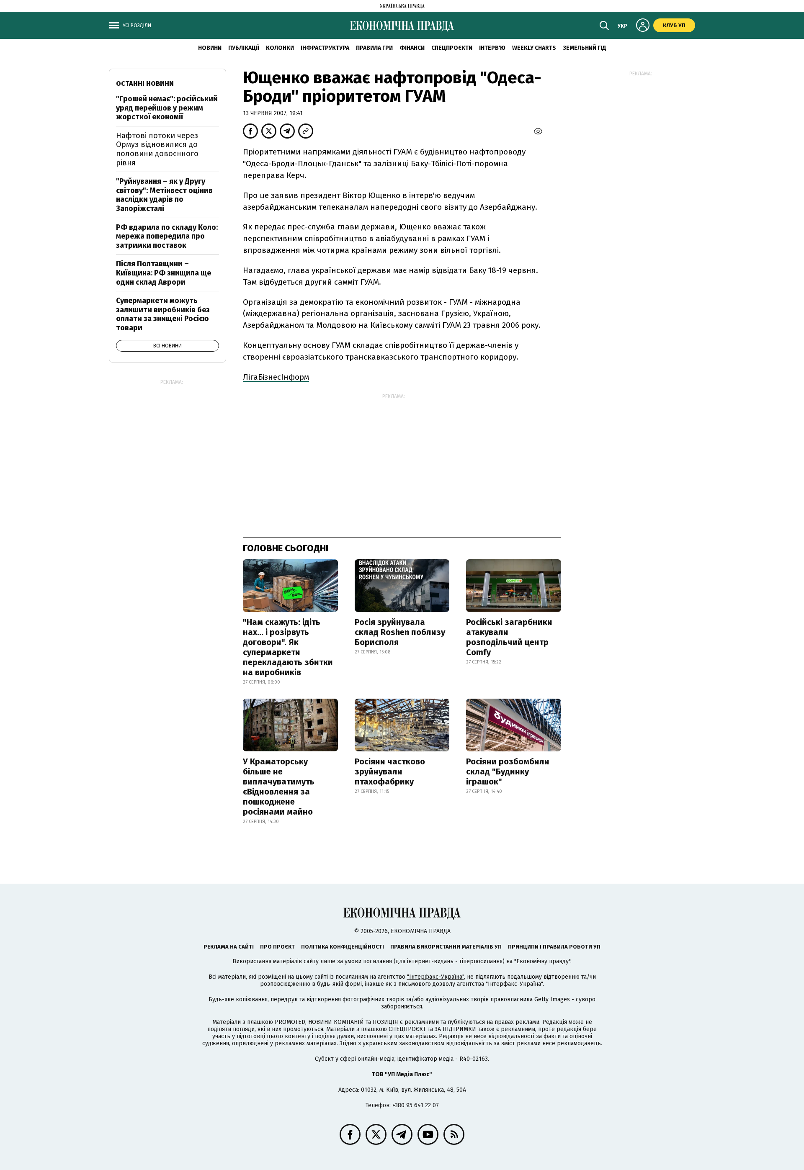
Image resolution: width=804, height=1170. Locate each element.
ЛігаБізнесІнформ (276, 377)
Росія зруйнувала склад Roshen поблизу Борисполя (400, 632)
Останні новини (145, 83)
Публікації (243, 47)
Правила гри (374, 47)
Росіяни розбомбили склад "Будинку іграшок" (507, 771)
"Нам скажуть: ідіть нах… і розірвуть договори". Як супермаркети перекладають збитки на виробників (288, 647)
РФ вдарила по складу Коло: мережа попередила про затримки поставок (167, 236)
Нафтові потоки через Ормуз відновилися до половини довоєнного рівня (157, 149)
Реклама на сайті (229, 947)
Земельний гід (584, 47)
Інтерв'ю (492, 47)
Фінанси (412, 47)
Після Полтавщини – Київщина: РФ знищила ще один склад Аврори (163, 272)
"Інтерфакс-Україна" (435, 976)
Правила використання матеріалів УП (446, 947)
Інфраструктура (325, 47)
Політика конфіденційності (342, 947)
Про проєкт (277, 947)
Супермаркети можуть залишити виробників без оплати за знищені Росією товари (163, 314)
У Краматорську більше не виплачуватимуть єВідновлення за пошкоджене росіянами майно (278, 786)
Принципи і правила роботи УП (554, 947)
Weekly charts (534, 47)
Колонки (280, 47)
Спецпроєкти (451, 47)
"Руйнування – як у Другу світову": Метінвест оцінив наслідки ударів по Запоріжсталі (164, 195)
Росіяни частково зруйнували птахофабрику (390, 771)
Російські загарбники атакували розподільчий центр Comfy (509, 637)
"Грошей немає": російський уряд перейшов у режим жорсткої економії (167, 107)
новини (210, 47)
